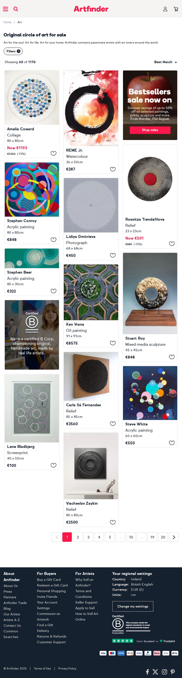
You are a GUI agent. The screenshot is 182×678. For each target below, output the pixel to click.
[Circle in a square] (91, 218)
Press (8, 592)
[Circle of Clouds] (32, 114)
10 (131, 537)
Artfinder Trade (15, 603)
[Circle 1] (150, 307)
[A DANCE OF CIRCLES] (32, 203)
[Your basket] (176, 9)
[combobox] (165, 62)
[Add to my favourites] (53, 153)
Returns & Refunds (51, 636)
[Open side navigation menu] (5, 8)
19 (152, 537)
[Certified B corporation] (131, 624)
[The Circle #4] (91, 390)
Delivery (43, 631)
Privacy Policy (67, 668)
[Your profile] (165, 9)
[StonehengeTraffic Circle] (91, 305)
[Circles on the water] (91, 479)
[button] (165, 62)
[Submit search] (16, 9)
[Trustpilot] (143, 640)
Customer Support (51, 642)
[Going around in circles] (32, 422)
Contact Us (12, 626)
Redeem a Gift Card (52, 585)
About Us (11, 586)
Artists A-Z (12, 620)
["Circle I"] (150, 196)
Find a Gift (45, 625)
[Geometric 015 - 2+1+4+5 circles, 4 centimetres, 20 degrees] (32, 272)
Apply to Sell (85, 608)
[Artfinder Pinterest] (173, 672)
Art (20, 22)
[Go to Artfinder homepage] (91, 8)
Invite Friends (47, 597)
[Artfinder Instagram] (164, 672)
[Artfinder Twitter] (155, 672)
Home (7, 22)
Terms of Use (42, 668)
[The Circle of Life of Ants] (91, 121)
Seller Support (86, 602)
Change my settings (132, 606)
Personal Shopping (51, 591)
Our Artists (12, 614)
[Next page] (173, 537)
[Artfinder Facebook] (147, 672)
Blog (7, 609)
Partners (10, 597)
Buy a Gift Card (49, 580)
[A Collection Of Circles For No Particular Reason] (150, 406)
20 (163, 537)
